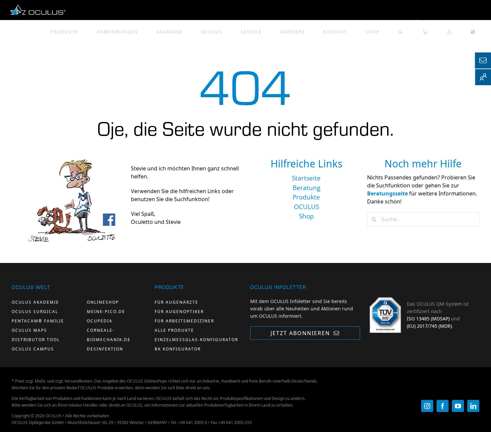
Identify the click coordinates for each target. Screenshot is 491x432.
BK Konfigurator (178, 349)
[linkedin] (473, 406)
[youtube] (458, 406)
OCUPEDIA (100, 321)
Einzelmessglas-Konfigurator (196, 339)
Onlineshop (103, 302)
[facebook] (443, 406)
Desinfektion (105, 349)
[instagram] (427, 406)
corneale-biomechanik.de (109, 334)
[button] (400, 29)
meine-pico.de (106, 311)
